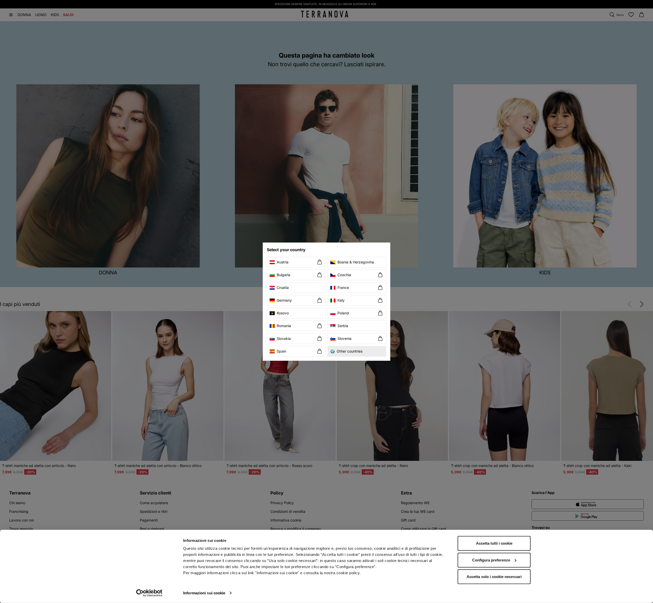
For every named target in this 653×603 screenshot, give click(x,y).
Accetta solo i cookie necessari (494, 576)
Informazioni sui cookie (204, 593)
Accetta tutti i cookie (494, 543)
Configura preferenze (491, 560)
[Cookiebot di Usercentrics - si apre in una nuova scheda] (149, 593)
